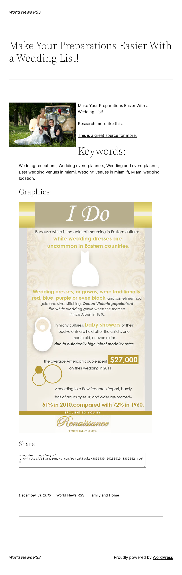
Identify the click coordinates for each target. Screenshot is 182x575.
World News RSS (25, 12)
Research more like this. (100, 123)
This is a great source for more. (107, 135)
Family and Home (104, 495)
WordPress (163, 557)
